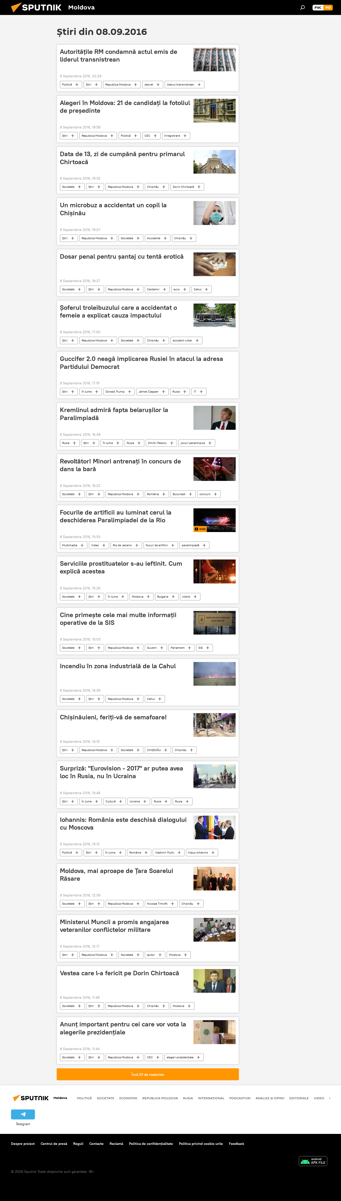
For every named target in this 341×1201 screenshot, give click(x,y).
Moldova (137, 596)
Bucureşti (179, 494)
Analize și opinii (270, 1098)
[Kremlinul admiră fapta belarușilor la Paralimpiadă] (214, 418)
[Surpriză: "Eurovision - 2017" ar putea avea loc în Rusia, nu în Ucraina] (214, 776)
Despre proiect (23, 1143)
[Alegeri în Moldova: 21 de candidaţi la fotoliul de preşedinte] (214, 110)
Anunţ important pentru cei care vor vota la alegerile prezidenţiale (123, 1028)
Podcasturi (240, 1098)
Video (95, 545)
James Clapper (149, 391)
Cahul (197, 289)
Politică (67, 84)
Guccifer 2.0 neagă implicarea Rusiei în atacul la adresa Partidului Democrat (141, 362)
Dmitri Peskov (157, 443)
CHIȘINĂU (154, 750)
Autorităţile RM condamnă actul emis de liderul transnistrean (118, 55)
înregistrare (172, 135)
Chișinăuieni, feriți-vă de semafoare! (113, 717)
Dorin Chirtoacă (183, 187)
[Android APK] (313, 1161)
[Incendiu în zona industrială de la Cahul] (214, 674)
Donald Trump (115, 391)
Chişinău (153, 187)
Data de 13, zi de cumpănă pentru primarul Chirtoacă (122, 158)
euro (176, 289)
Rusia (176, 391)
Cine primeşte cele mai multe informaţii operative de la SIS (118, 619)
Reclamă (116, 1143)
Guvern (152, 648)
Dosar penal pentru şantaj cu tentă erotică (122, 256)
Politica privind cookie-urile (201, 1143)
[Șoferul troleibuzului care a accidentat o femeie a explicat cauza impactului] (214, 315)
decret (149, 84)
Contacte (96, 1143)
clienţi (186, 596)
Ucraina (135, 801)
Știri (88, 84)
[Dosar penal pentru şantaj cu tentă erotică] (214, 264)
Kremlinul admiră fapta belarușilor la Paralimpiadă (114, 414)
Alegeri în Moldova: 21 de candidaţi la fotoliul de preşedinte (125, 106)
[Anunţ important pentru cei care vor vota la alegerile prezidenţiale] (214, 1032)
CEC (147, 135)
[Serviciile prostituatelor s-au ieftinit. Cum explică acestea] (214, 571)
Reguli (78, 1143)
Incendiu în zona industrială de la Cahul (118, 666)
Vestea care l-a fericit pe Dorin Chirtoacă (119, 973)
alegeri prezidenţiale (180, 1057)
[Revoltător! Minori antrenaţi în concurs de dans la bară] (214, 469)
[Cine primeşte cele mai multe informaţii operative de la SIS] (214, 623)
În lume (87, 391)
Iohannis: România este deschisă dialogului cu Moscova (123, 823)
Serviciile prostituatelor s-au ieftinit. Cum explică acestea (121, 567)
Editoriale (299, 1098)
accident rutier (182, 340)
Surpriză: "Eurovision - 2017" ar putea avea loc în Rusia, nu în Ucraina (121, 772)
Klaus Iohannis (198, 852)
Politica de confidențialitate (151, 1143)
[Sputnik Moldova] (38, 13)
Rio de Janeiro (122, 545)
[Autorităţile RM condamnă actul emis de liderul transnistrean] (214, 59)
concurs (204, 494)
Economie (128, 1098)
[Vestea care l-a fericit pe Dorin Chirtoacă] (214, 981)
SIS (200, 648)
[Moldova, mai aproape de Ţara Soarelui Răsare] (214, 878)
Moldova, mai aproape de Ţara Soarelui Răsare (116, 874)
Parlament (177, 648)
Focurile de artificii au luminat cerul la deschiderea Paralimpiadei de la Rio (115, 516)
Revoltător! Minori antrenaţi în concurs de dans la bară (120, 465)
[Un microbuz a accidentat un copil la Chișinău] (214, 213)
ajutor (151, 955)
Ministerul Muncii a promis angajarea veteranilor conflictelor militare (114, 926)
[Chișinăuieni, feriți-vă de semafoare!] (214, 725)
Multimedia (69, 545)
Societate (68, 187)
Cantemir (153, 289)
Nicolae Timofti (157, 903)
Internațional (211, 1098)
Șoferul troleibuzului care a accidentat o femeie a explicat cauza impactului (118, 311)
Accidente (153, 238)
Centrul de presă (54, 1143)
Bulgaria (162, 596)
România (153, 494)
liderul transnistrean (180, 84)
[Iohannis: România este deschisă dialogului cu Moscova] (214, 827)
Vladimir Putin (164, 852)
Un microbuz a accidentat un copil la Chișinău (113, 209)
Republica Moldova (118, 84)
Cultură (111, 801)
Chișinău (180, 238)
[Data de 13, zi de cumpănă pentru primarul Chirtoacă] (214, 162)
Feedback (236, 1143)
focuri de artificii (157, 545)
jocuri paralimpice (193, 443)
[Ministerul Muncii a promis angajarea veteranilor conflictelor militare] (214, 930)
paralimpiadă (190, 545)
